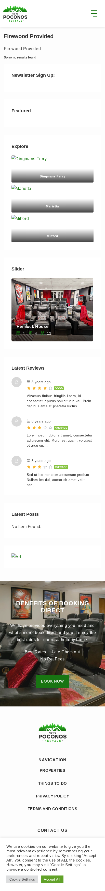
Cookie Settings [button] (22, 879)
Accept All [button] (52, 879)
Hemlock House (32, 326)
